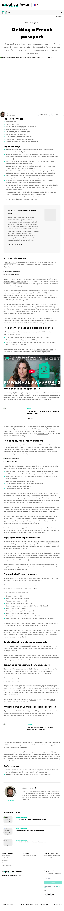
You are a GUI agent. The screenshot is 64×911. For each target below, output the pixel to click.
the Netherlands (12, 658)
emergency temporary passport (39, 752)
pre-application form (49, 466)
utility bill (27, 486)
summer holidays (52, 521)
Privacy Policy (25, 904)
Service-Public (11, 770)
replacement (39, 742)
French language (32, 399)
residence (15, 486)
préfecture (41, 759)
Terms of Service (34, 904)
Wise (41, 500)
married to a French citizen (29, 429)
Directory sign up (27, 857)
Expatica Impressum (7, 862)
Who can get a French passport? (17, 129)
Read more (30, 418)
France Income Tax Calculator (52, 855)
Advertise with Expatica (29, 855)
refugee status (42, 433)
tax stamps (39, 623)
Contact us (5, 860)
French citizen (8, 265)
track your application (25, 523)
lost (17, 711)
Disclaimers (59, 16)
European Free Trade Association (15, 281)
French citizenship (25, 646)
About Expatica (6, 855)
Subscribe (52, 882)
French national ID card (33, 265)
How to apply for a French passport (18, 132)
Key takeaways (11, 122)
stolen (25, 711)
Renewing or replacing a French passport (20, 139)
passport (20, 445)
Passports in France (12, 124)
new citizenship (9, 334)
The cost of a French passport (16, 134)
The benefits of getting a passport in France (21, 127)
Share (58, 114)
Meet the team (6, 857)
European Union (43, 279)
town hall (13, 447)
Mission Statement (7, 865)
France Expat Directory (50, 857)
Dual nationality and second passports (19, 137)
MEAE (8, 774)
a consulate (27, 745)
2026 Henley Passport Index (43, 349)
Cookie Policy (44, 904)
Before (6, 466)
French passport (10, 262)
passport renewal (22, 686)
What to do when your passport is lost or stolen (22, 142)
